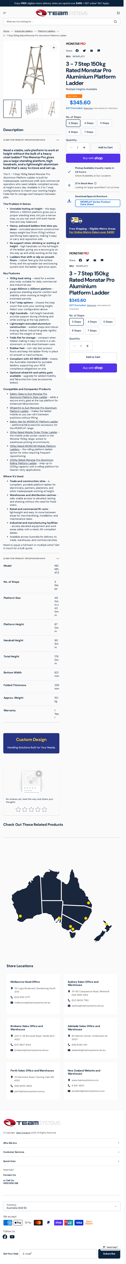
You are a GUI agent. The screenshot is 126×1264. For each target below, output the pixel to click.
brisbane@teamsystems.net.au (31, 1048)
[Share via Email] (91, 51)
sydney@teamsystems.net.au (88, 1004)
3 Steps (74, 124)
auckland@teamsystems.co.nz (88, 1089)
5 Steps (106, 124)
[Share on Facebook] (77, 51)
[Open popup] (95, 183)
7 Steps (90, 133)
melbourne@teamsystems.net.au (32, 1001)
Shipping (88, 108)
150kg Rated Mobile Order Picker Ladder (33, 430)
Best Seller (73, 96)
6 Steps (74, 133)
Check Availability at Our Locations (93, 175)
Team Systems (23, 1131)
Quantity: (71, 140)
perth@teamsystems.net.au (29, 1089)
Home (6, 31)
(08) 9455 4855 (23, 1084)
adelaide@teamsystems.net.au (88, 1048)
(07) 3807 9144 (22, 1043)
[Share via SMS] (99, 51)
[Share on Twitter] (84, 51)
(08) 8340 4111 (79, 1043)
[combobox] (61, 21)
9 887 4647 (78, 1084)
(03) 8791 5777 (22, 995)
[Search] (116, 21)
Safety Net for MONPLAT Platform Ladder (34, 420)
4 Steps (90, 124)
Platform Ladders (46, 31)
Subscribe (109, 1252)
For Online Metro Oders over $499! (91, 232)
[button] (4, 13)
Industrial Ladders (24, 31)
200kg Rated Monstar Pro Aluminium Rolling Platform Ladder (31, 460)
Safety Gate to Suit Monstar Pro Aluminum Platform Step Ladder (28, 394)
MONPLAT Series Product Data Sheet (95, 203)
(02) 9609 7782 (80, 998)
